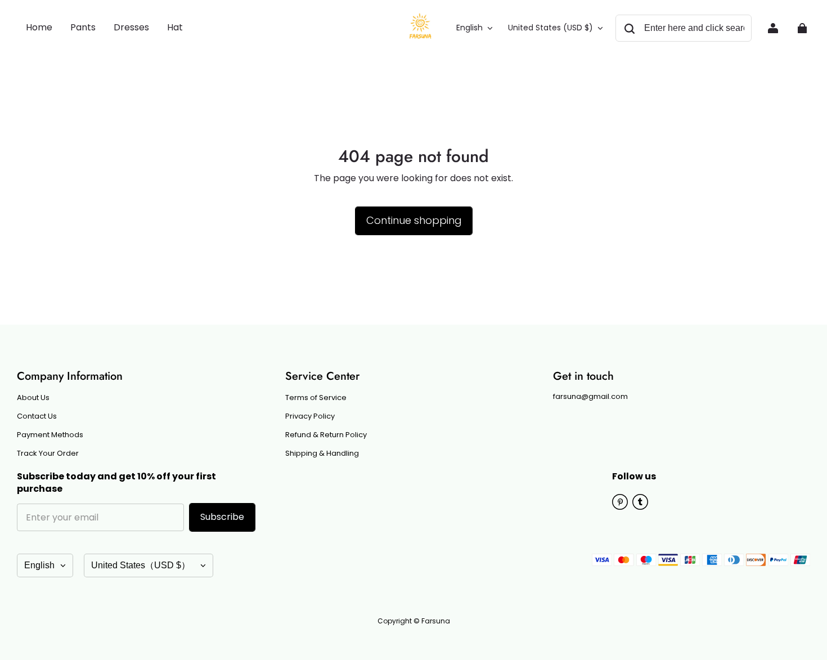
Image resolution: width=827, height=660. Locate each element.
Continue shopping (413, 220)
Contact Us (37, 416)
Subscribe (222, 516)
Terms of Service (316, 398)
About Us (33, 398)
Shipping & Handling (322, 453)
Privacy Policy (310, 416)
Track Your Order (48, 453)
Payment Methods (50, 435)
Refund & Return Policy (326, 435)
